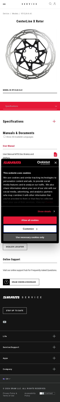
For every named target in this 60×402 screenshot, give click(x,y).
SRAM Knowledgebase (24, 282)
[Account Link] (55, 4)
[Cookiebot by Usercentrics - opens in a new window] (38, 163)
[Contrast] (42, 393)
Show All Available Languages (19, 137)
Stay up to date (14, 311)
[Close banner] (56, 163)
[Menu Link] (4, 4)
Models (15, 14)
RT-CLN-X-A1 (26, 14)
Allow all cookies (30, 220)
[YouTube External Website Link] (4, 322)
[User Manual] (55, 156)
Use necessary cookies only (30, 237)
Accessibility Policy (30, 394)
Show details (44, 211)
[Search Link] (50, 4)
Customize (28, 229)
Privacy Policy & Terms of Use (10, 394)
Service (30, 4)
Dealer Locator (15, 247)
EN (6, 379)
